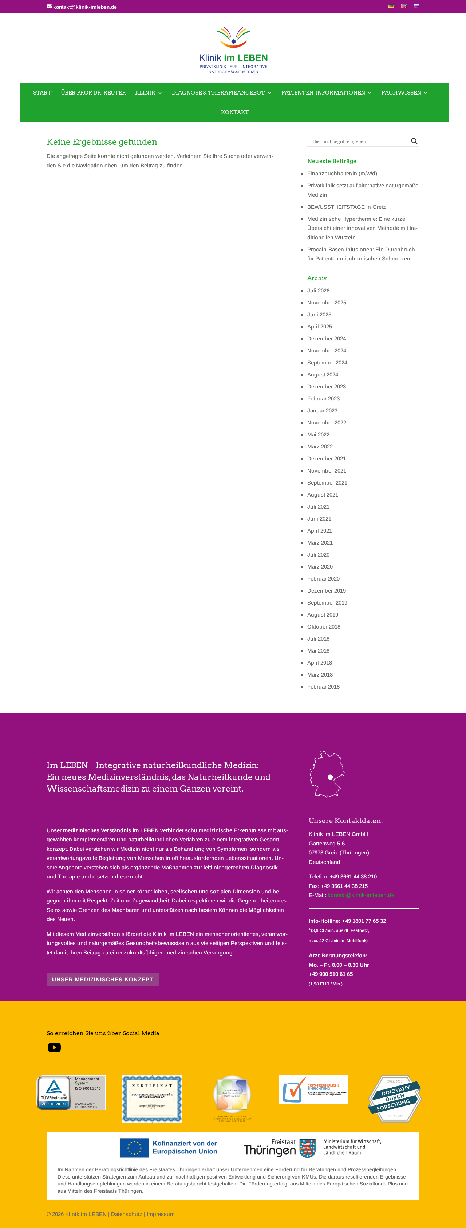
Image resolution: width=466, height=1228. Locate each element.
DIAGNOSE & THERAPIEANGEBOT (218, 92)
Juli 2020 (318, 554)
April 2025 (319, 326)
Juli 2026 (318, 290)
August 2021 (322, 494)
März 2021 (320, 542)
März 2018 (320, 674)
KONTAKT (235, 112)
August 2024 (322, 374)
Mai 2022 (318, 434)
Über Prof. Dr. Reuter (93, 92)
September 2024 (327, 362)
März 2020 (320, 566)
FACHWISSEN (401, 92)
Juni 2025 (319, 314)
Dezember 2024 (326, 338)
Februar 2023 (323, 398)
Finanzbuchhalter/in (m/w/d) (342, 173)
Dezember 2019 (326, 590)
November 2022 (326, 422)
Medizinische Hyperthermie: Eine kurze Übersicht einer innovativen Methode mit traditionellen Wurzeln (362, 228)
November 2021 (326, 470)
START (42, 92)
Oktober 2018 (323, 626)
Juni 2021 (319, 518)
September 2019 (327, 602)
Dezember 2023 (326, 386)
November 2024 (326, 350)
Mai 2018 (318, 650)
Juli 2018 (318, 638)
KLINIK (145, 92)
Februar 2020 (323, 578)
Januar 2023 (322, 410)
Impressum (161, 1214)
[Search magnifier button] (414, 141)
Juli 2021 (318, 506)
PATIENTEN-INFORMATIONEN (323, 92)
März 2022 (320, 446)
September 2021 (327, 482)
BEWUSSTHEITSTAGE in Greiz (346, 207)
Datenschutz (126, 1214)
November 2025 (326, 302)
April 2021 (319, 530)
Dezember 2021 (326, 458)
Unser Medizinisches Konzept (102, 979)
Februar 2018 (323, 686)
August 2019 (322, 614)
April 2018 (319, 662)
